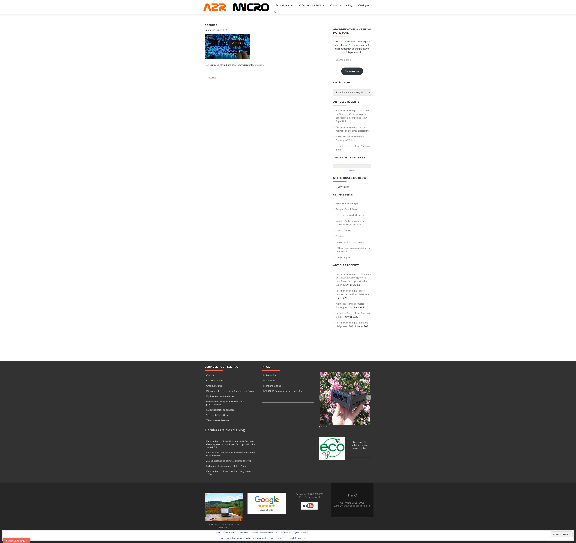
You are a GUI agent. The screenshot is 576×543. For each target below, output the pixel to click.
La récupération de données (350, 215)
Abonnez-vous (352, 71)
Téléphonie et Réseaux (347, 209)
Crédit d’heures (343, 230)
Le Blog (348, 5)
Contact (334, 5)
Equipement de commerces (350, 242)
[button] (324, 12)
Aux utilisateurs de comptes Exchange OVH (228, 460)
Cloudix (340, 236)
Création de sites (215, 380)
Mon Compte (343, 257)
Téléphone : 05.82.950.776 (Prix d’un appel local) (309, 495)
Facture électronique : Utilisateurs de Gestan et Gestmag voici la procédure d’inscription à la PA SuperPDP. (230, 444)
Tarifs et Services (284, 5)
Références (269, 380)
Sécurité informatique (347, 203)
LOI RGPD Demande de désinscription (282, 391)
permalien (258, 64)
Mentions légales (272, 385)
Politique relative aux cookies (295, 538)
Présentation (269, 375)
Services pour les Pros (313, 5)
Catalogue (363, 5)
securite (210, 77)
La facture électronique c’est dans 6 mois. (227, 466)
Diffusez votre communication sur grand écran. (230, 391)
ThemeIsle (365, 505)
